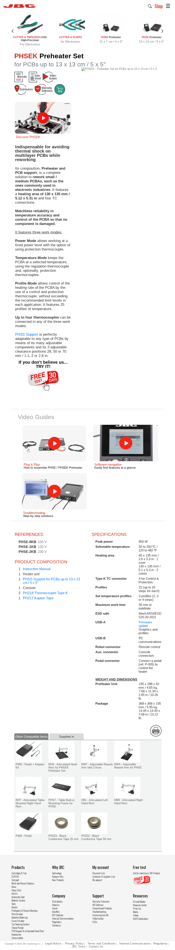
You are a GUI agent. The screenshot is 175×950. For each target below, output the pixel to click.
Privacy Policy (74, 943)
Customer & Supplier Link (103, 876)
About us (55, 905)
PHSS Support (26, 334)
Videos (136, 915)
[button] (150, 5)
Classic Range (17, 927)
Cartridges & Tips (19, 873)
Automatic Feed (18, 897)
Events (55, 908)
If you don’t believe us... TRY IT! (43, 364)
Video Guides (98, 918)
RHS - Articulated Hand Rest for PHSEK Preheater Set (62, 767)
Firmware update (145, 624)
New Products (58, 880)
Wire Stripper (17, 914)
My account (97, 880)
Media (135, 912)
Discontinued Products (102, 908)
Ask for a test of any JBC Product (146, 873)
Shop (159, 6)
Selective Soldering (20, 917)
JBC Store (78, 946)
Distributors (57, 901)
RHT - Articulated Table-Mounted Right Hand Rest (30, 803)
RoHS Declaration (140, 918)
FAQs (94, 922)
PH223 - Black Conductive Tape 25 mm (63, 837)
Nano (14, 886)
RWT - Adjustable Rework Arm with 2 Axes (97, 766)
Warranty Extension (100, 901)
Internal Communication (63, 918)
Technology (57, 873)
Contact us (56, 925)
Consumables (17, 938)
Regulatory (56, 922)
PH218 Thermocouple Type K (45, 593)
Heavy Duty (16, 890)
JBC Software (97, 905)
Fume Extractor (18, 921)
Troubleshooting (99, 911)
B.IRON (15, 876)
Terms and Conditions (102, 943)
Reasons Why (58, 876)
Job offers (56, 911)
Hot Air (15, 893)
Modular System (18, 900)
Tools (14, 904)
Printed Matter (139, 901)
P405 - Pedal (24, 835)
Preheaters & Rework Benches (25, 910)
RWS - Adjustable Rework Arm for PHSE (128, 766)
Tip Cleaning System (20, 924)
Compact (15, 880)
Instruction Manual (37, 569)
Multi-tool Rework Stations (23, 883)
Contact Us (96, 946)
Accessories (16, 934)
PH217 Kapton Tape (38, 598)
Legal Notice (53, 943)
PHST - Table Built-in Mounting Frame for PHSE (61, 803)
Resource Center (140, 905)
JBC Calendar (57, 915)
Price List (137, 908)
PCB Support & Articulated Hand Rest (28, 931)
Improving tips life (100, 915)
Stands (14, 907)
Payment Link (98, 873)
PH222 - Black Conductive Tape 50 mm (96, 837)
